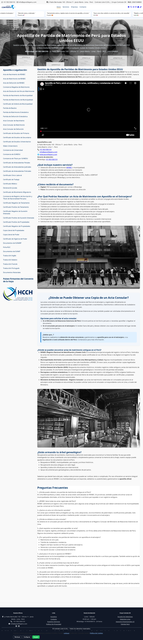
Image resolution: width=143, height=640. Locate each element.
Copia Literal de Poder (11, 235)
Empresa (74, 7)
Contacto (83, 7)
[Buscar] (131, 7)
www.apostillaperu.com (48, 154)
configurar (66, 633)
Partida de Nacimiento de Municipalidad (18, 95)
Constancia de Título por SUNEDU (15, 158)
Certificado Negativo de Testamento (16, 203)
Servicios (66, 7)
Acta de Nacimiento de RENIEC (14, 74)
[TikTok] (140, 7)
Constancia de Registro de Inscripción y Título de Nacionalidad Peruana (17, 197)
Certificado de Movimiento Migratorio (17, 192)
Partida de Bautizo (10, 108)
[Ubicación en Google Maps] (138, 7)
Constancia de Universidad (13, 150)
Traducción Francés (10, 264)
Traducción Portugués (11, 268)
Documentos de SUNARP (12, 243)
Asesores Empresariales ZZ (125, 622)
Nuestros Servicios (53, 622)
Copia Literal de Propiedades (13, 230)
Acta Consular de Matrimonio (14, 125)
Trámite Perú (125, 624)
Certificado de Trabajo (11, 179)
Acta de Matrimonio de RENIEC (14, 79)
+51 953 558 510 (9, 2)
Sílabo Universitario (10, 146)
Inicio (59, 7)
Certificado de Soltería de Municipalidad (17, 104)
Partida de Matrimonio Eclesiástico (16, 112)
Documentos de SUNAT (11, 251)
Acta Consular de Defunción (13, 129)
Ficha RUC (6, 247)
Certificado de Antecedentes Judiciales (17, 167)
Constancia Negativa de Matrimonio (16, 87)
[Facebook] (135, 7)
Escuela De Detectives (125, 617)
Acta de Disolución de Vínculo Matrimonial (18, 91)
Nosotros (53, 617)
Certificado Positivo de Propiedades (16, 222)
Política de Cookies (96, 633)
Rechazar (17, 637)
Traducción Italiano (10, 260)
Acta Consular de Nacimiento (13, 121)
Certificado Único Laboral (12, 175)
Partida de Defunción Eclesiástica (15, 116)
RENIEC (69, 167)
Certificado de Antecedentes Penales (16, 163)
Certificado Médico (10, 184)
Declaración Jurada (10, 188)
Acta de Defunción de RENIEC (14, 83)
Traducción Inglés (9, 256)
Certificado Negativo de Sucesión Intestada (15, 212)
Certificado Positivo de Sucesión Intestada (18, 218)
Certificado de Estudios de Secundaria (17, 137)
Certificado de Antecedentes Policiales (17, 171)
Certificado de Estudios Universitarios (17, 142)
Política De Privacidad (53, 624)
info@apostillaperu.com (27, 2)
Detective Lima (125, 619)
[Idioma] (128, 7)
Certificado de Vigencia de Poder (15, 239)
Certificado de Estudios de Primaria (16, 133)
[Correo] (133, 7)
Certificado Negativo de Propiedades (16, 226)
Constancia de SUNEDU (11, 154)
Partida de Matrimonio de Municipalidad (18, 100)
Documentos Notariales (12, 272)
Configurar (27, 637)
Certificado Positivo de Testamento (16, 207)
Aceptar (36, 637)
